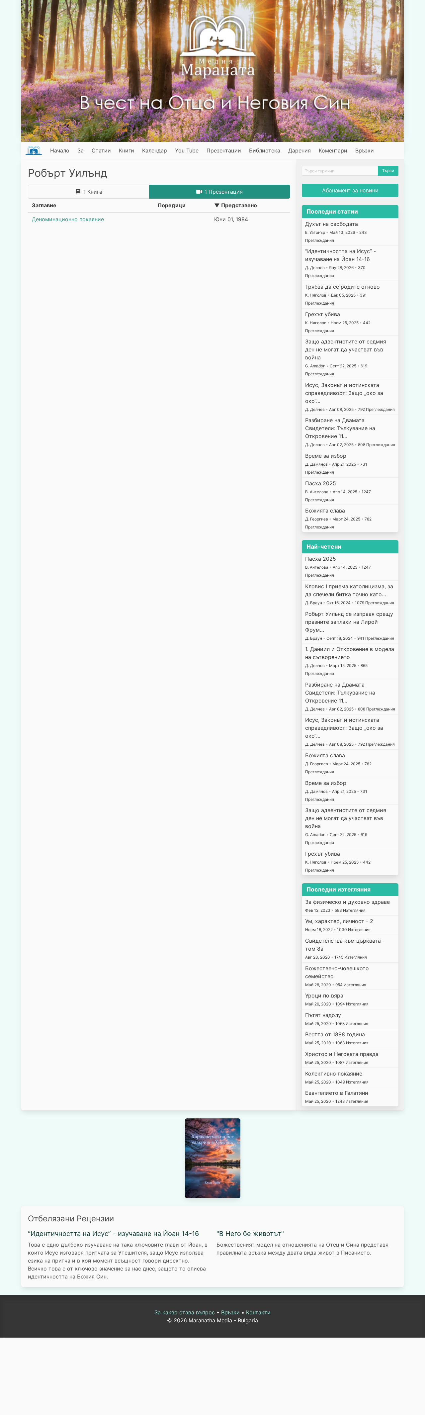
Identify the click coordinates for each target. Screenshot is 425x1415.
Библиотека (264, 150)
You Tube (187, 150)
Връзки (364, 150)
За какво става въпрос (184, 1312)
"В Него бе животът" (250, 1234)
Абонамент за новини (350, 190)
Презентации (224, 150)
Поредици (172, 205)
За (80, 150)
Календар (154, 150)
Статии (101, 150)
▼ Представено (235, 205)
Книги (126, 150)
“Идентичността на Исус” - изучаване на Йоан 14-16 (113, 1234)
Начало (59, 150)
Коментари (333, 150)
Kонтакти (258, 1312)
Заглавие (44, 205)
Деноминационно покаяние (68, 219)
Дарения (299, 150)
